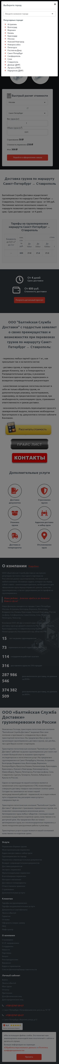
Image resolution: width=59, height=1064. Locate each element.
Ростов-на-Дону (15, 50)
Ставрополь (13, 62)
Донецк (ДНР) (14, 64)
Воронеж (12, 30)
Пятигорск (12, 47)
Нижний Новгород (16, 41)
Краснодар (12, 36)
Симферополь (14, 56)
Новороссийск (14, 44)
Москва (11, 38)
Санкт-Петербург (15, 53)
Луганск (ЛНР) (14, 67)
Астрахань (12, 24)
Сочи (10, 59)
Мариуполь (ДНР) (15, 70)
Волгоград (12, 27)
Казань (11, 33)
